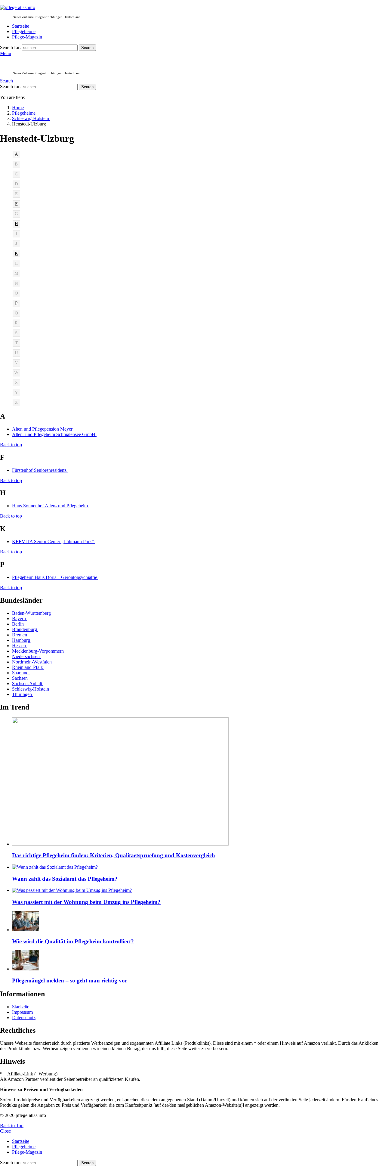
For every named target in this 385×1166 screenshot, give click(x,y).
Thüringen (22, 694)
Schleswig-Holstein (31, 688)
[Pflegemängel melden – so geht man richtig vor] (198, 961)
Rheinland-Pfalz (28, 667)
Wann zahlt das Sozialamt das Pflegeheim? (65, 879)
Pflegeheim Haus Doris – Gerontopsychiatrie (55, 577)
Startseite (20, 26)
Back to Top (11, 1125)
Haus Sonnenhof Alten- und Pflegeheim (50, 505)
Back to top (11, 444)
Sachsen (20, 678)
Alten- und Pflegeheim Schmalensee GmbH (54, 434)
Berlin (18, 623)
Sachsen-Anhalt (27, 683)
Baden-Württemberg (32, 613)
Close (5, 1131)
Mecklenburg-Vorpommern (38, 651)
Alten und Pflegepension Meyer (43, 428)
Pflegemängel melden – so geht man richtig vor (69, 980)
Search (87, 47)
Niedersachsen (26, 656)
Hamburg (21, 640)
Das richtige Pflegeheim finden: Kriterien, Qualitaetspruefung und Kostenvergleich (113, 855)
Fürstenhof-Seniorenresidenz (40, 470)
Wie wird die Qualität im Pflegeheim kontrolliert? (73, 941)
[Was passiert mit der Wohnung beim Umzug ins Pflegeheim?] (198, 890)
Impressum (22, 1012)
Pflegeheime (23, 31)
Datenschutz (23, 1017)
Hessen (19, 645)
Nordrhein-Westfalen (32, 661)
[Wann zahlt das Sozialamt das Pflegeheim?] (198, 867)
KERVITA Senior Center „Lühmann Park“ (53, 541)
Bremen (20, 634)
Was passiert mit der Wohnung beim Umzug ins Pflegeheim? (86, 902)
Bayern (19, 618)
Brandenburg (25, 629)
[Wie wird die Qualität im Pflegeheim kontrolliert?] (198, 921)
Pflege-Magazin (27, 36)
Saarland (21, 672)
